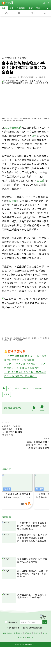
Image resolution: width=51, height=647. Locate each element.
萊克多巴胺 (10, 127)
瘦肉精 (13, 201)
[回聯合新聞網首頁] (3, 3)
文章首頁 (21, 637)
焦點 (4, 8)
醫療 (31, 8)
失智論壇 (21, 8)
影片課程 (7, 489)
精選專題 (28, 633)
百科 (38, 8)
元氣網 (9, 58)
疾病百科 (37, 633)
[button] (48, 8)
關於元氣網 (7, 633)
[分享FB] (6, 13)
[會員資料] (44, 3)
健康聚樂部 (18, 633)
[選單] (47, 3)
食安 (34, 135)
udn (3, 58)
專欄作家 (30, 637)
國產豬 (40, 180)
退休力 (45, 633)
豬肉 (19, 127)
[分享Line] (19, 13)
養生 (11, 8)
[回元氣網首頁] (9, 3)
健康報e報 (13, 622)
